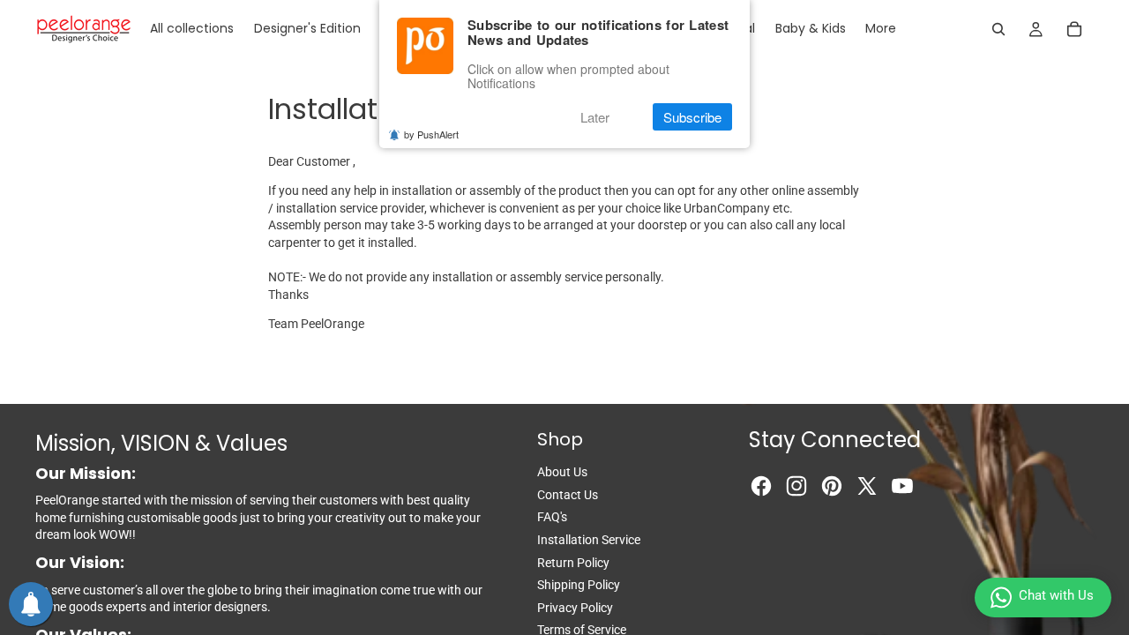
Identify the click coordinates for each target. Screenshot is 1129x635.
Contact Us (567, 495)
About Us (562, 472)
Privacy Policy (575, 608)
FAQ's (552, 517)
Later (594, 117)
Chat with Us (1056, 595)
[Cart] (1074, 29)
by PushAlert (431, 134)
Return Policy (573, 563)
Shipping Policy (578, 585)
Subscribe (692, 117)
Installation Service (588, 540)
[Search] (998, 29)
